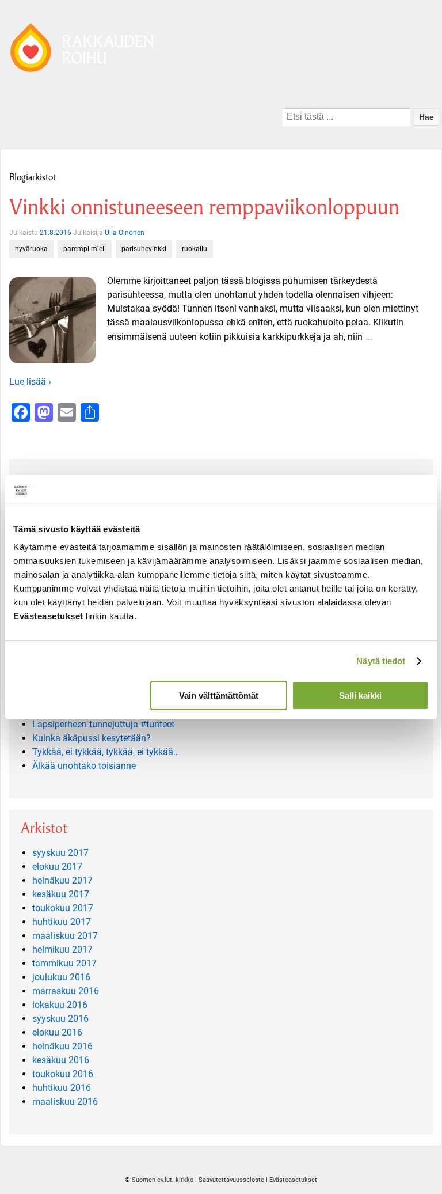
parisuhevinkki (143, 249)
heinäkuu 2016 (62, 1046)
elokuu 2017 (57, 866)
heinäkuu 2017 (62, 880)
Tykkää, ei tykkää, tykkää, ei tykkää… (106, 751)
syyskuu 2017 (60, 852)
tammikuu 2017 (64, 963)
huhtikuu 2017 (61, 921)
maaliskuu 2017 (65, 935)
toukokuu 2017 (62, 908)
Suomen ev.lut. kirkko (162, 1180)
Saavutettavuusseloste (231, 1180)
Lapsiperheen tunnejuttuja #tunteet (103, 724)
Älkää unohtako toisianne (84, 765)
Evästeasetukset (293, 1180)
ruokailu (194, 249)
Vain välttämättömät (218, 695)
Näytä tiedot (380, 661)
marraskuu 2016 (65, 990)
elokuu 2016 (57, 1032)
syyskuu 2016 (60, 1018)
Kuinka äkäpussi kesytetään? (91, 738)
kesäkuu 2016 (60, 1060)
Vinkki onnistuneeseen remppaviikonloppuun (204, 207)
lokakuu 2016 (59, 1004)
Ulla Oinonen (124, 233)
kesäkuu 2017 (60, 894)
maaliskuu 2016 (65, 1101)
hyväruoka (31, 249)
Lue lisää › (30, 381)
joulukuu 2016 (61, 977)
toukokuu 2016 (62, 1073)
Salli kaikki (360, 695)
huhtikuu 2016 (61, 1087)
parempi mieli (84, 249)
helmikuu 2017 (62, 949)
